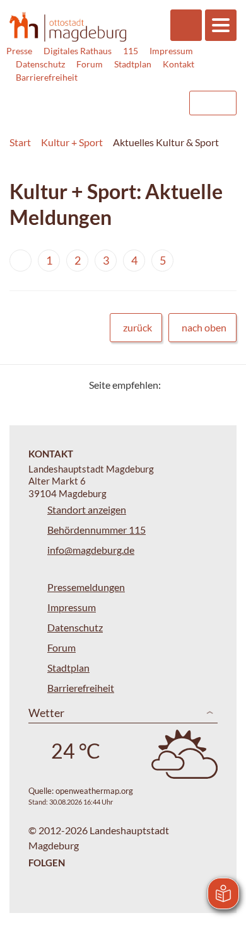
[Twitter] (175, 385)
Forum (89, 64)
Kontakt (178, 64)
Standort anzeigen (86, 509)
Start (20, 142)
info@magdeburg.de (90, 550)
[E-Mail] (206, 385)
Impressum (171, 50)
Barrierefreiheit (47, 77)
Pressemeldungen (86, 587)
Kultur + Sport (72, 142)
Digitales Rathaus (78, 50)
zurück (137, 327)
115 (130, 50)
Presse (19, 50)
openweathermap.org (94, 791)
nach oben (204, 327)
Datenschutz (40, 64)
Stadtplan (132, 64)
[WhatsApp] (222, 385)
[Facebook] (190, 385)
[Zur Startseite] (67, 26)
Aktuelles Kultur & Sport (166, 142)
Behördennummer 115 (96, 530)
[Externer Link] (76, 97)
